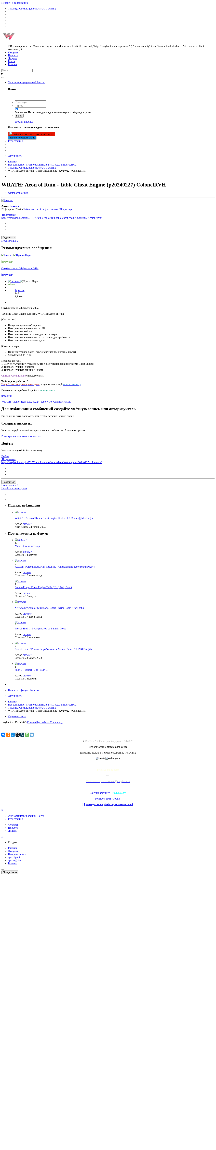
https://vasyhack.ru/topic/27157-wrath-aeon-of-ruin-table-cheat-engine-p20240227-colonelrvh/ (51, 217)
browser (14, 206)
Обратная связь (17, 716)
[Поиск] (2, 77)
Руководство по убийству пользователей (108, 804)
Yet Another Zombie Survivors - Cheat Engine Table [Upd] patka (49, 607)
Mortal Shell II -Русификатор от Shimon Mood (40, 628)
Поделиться (8, 214)
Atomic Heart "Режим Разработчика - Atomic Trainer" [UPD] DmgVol (53, 649)
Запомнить (21, 112)
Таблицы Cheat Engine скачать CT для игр (47, 209)
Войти (19, 115)
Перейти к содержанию (15, 2)
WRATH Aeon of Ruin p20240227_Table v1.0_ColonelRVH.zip (36, 401)
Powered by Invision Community (45, 722)
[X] (18, 735)
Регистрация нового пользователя (20, 436)
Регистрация (15, 140)
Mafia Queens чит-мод (27, 546)
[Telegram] (32, 735)
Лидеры (12, 58)
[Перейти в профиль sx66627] (21, 539)
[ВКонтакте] (3, 735)
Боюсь (11, 61)
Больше (12, 64)
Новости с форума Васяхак (23, 690)
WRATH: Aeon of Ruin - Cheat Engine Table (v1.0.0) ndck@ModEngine (54, 518)
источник (6, 395)
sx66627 (27, 551)
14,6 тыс (19, 290)
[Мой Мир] (13, 735)
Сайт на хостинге (108, 792)
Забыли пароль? (24, 121)
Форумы (13, 52)
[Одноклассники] (8, 735)
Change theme (10, 872)
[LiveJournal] (22, 735)
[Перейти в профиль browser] (7, 200)
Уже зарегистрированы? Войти (26, 82)
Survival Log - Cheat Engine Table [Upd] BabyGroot (43, 587)
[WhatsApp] (27, 735)
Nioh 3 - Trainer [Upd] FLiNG (31, 669)
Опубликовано (19, 268)
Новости (13, 55)
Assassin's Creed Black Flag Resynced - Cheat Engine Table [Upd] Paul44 (55, 566)
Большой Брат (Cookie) (108, 798)
